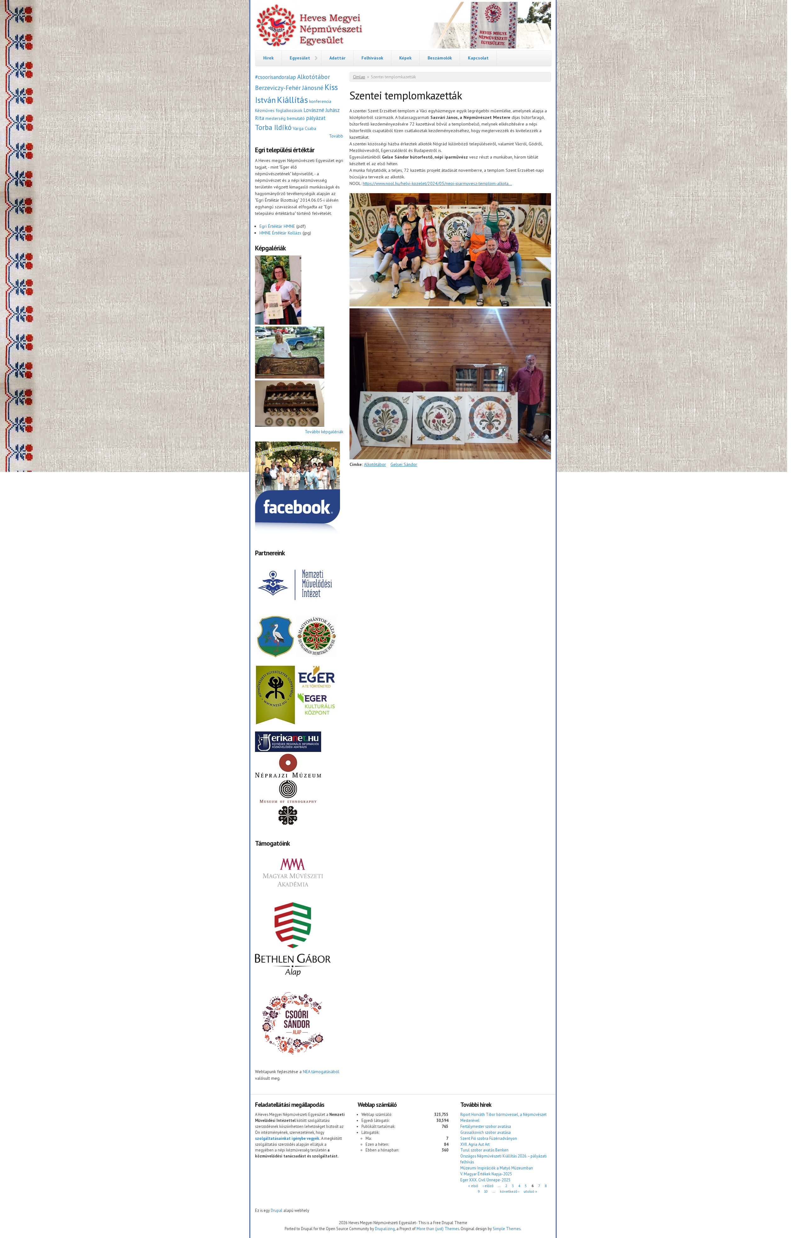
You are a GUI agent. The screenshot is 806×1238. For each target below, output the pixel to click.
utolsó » (530, 1191)
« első (473, 1185)
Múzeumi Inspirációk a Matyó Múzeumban (496, 1167)
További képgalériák (324, 431)
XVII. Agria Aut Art (475, 1144)
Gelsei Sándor (403, 464)
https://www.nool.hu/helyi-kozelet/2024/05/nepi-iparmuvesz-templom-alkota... (437, 183)
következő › (509, 1191)
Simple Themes (506, 1228)
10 (486, 1191)
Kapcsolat (478, 58)
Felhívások (372, 58)
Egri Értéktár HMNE (277, 226)
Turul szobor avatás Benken (484, 1149)
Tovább (336, 136)
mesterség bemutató (285, 118)
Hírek (268, 58)
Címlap (359, 77)
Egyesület (300, 58)
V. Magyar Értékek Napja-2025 (486, 1173)
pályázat (316, 118)
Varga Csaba (304, 128)
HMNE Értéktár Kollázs (280, 233)
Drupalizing (385, 1228)
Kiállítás (292, 99)
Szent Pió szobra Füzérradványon (488, 1138)
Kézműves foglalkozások (278, 110)
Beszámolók (440, 58)
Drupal (276, 1210)
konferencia (320, 101)
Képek (405, 58)
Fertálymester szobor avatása (485, 1126)
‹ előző (488, 1185)
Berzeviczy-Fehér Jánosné (289, 88)
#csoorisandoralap (275, 77)
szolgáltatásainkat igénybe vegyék (287, 1138)
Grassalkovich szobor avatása (485, 1132)
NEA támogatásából (321, 1071)
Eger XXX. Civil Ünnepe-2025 (485, 1179)
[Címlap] (403, 26)
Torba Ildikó (273, 127)
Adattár (337, 58)
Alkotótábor (313, 77)
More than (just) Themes (438, 1228)
